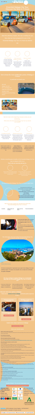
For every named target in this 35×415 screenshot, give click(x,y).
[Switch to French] (3, 1)
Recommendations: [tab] (29, 208)
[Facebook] (1, 399)
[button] (17, 3)
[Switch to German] (5, 1)
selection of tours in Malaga (14, 293)
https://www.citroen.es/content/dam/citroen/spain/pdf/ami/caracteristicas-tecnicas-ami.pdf (18, 340)
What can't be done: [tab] (20, 209)
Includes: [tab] (3, 208)
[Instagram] (8, 399)
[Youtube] (6, 399)
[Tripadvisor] (10, 399)
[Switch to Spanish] (6, 1)
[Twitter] (4, 399)
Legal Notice (3, 408)
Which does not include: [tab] (10, 209)
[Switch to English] (1, 1)
